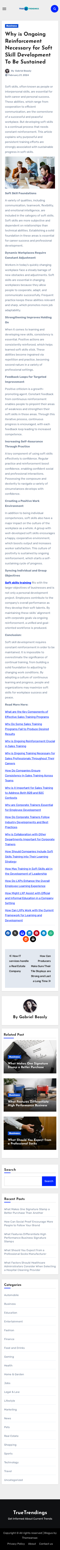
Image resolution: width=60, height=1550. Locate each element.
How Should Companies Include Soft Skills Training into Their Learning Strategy (29, 856)
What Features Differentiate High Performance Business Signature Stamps (28, 1105)
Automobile (11, 1295)
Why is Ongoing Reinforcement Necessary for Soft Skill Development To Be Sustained (28, 48)
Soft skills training (18, 582)
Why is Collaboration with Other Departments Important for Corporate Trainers (30, 839)
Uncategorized (13, 1480)
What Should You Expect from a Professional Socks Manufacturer (29, 1144)
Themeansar (29, 1537)
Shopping (10, 1444)
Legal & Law (12, 1392)
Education (10, 1312)
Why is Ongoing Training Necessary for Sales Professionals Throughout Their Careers (30, 758)
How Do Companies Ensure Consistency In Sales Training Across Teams (29, 775)
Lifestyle (9, 1400)
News (7, 1418)
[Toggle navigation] (4, 9)
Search (10, 1170)
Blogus (48, 1533)
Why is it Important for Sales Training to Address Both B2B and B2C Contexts (29, 793)
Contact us (46, 1543)
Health (8, 1365)
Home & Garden (14, 1374)
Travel (8, 1471)
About (32, 1543)
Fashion (9, 1330)
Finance (9, 1339)
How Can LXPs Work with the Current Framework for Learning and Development (29, 915)
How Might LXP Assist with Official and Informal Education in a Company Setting (29, 898)
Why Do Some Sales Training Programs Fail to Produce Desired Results (27, 729)
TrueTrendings (30, 1512)
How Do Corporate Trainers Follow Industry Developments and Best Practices (27, 822)
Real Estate (11, 1436)
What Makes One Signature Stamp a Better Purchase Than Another (28, 1067)
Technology (11, 1462)
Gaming (9, 1356)
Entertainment (13, 1321)
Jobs (7, 1383)
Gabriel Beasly (23, 70)
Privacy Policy (16, 1543)
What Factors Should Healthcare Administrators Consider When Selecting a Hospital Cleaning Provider (30, 1266)
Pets (7, 1427)
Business (11, 25)
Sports (8, 1453)
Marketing (10, 1409)
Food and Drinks (14, 1347)
